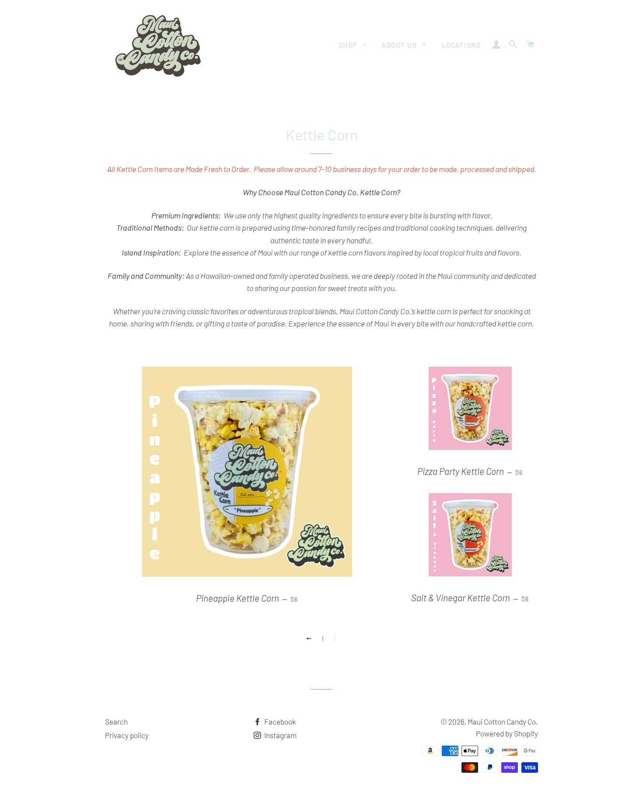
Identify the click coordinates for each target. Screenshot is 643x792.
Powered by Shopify (507, 733)
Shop (349, 45)
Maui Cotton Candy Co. (503, 721)
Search (116, 721)
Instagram (280, 735)
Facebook (279, 721)
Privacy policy (127, 735)
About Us (400, 45)
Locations (461, 45)
